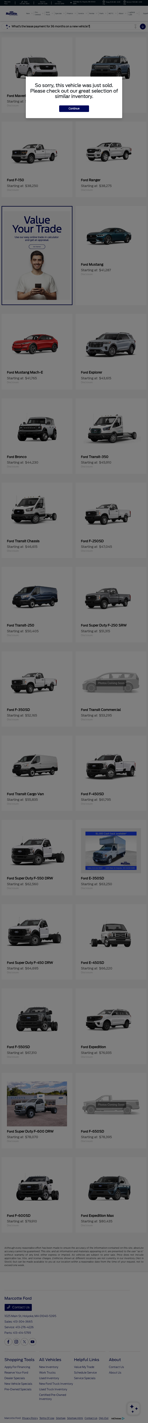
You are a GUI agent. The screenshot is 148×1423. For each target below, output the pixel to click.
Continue (74, 108)
